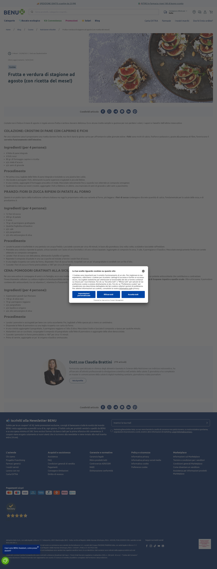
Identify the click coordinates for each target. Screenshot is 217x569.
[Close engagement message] (38, 547)
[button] (5, 560)
